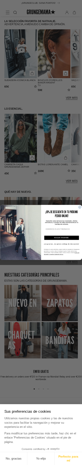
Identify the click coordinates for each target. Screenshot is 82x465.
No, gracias (13, 458)
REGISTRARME (61, 238)
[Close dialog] (80, 207)
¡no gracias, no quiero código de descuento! (61, 244)
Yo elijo (41, 458)
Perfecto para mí (68, 458)
